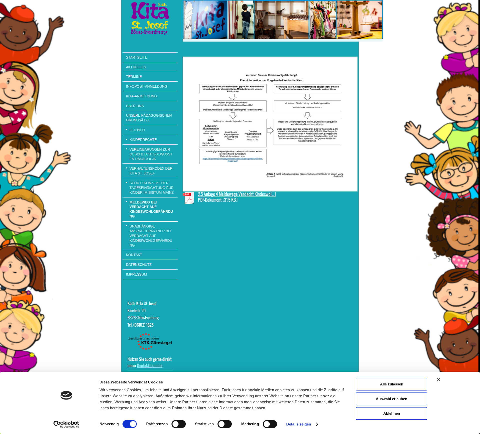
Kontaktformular (149, 365)
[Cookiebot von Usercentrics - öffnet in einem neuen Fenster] (66, 424)
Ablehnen (391, 413)
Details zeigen (298, 424)
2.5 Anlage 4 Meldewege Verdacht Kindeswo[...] (237, 194)
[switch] (179, 424)
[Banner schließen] (438, 379)
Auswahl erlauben (391, 399)
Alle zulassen (391, 384)
